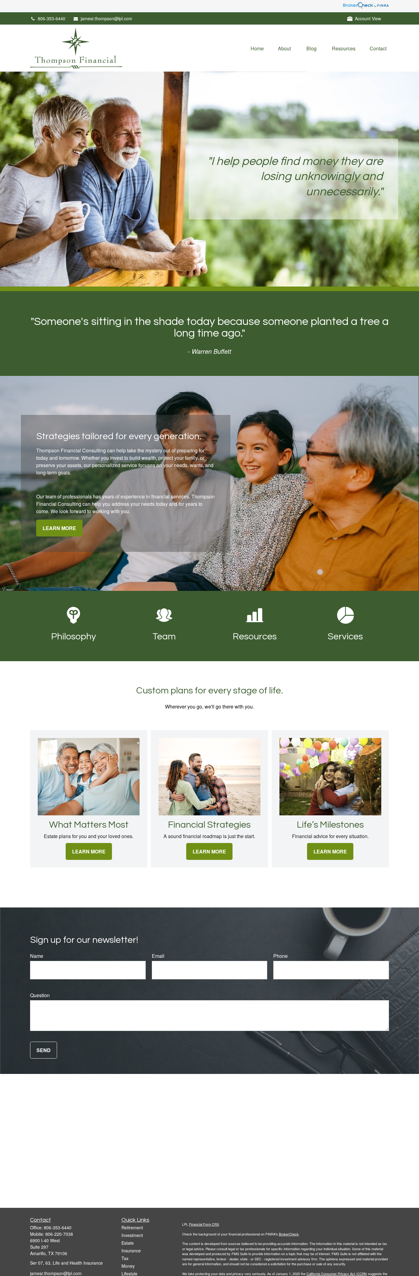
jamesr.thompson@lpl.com (106, 18)
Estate (127, 1243)
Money (128, 1266)
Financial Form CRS (204, 1224)
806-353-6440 (51, 18)
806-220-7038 (59, 1234)
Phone (280, 955)
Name (36, 955)
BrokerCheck (289, 1233)
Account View (368, 18)
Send (44, 1050)
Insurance (131, 1250)
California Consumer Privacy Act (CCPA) (336, 1273)
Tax (125, 1258)
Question (40, 995)
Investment (132, 1235)
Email (158, 955)
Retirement (132, 1227)
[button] (257, 48)
